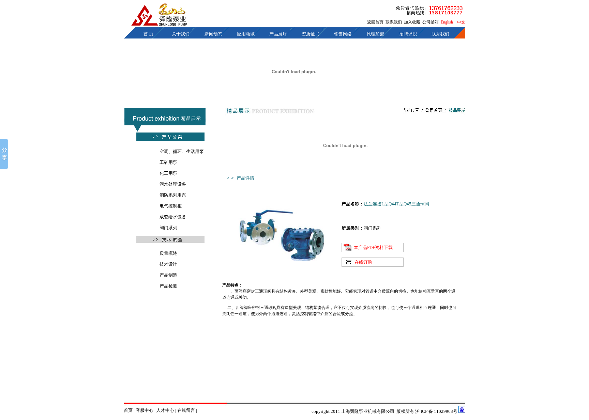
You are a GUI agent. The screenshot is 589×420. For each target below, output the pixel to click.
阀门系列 (168, 227)
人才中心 (165, 410)
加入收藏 (412, 22)
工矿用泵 (168, 162)
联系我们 (394, 22)
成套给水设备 (173, 216)
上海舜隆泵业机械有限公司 (367, 411)
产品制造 (168, 275)
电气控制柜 (171, 205)
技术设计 (168, 264)
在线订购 (363, 262)
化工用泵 (168, 173)
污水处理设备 (173, 184)
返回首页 (375, 22)
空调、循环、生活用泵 (182, 151)
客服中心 (145, 410)
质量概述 (168, 253)
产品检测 (168, 286)
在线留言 (186, 410)
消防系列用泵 (173, 195)
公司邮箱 (430, 22)
